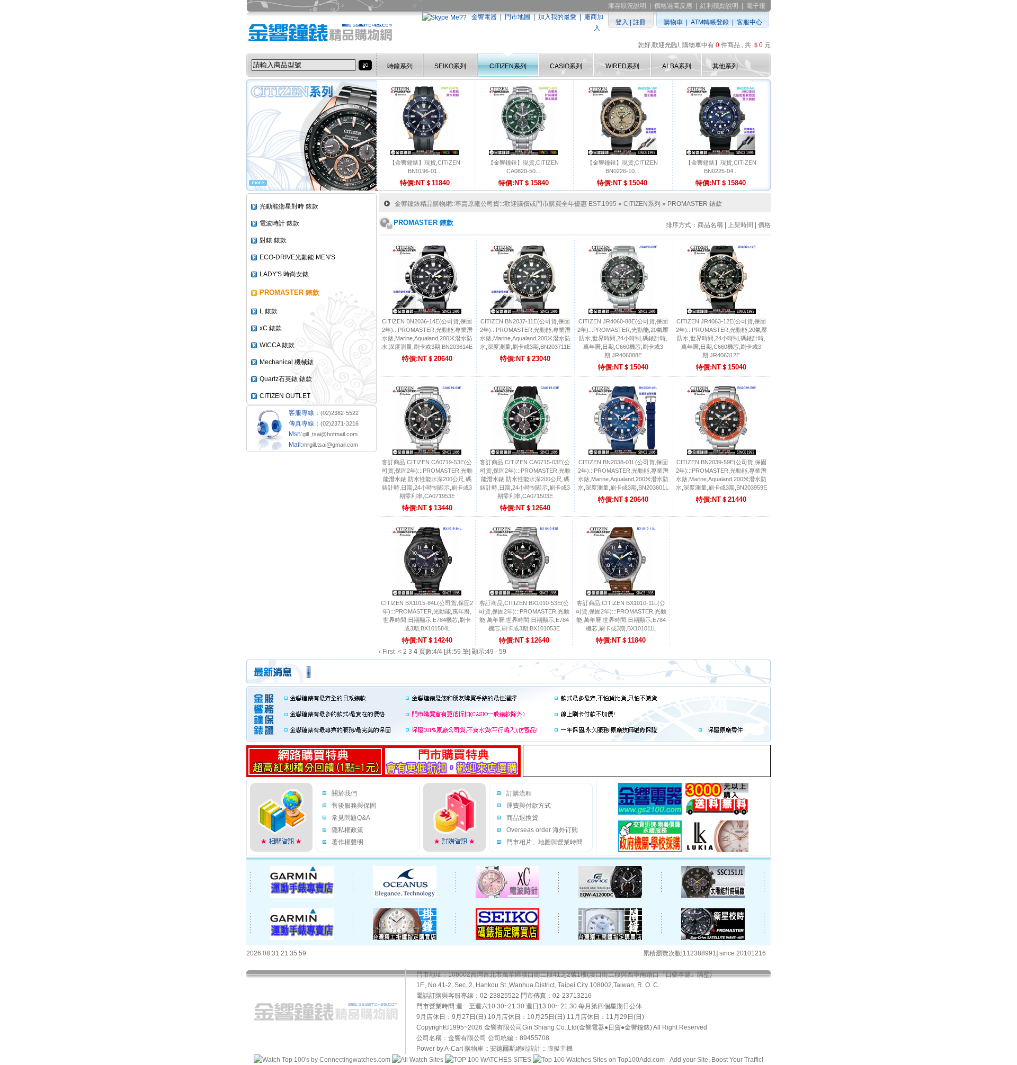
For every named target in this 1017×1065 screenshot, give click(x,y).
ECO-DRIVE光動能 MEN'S (297, 257)
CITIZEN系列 (508, 66)
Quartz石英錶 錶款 (286, 379)
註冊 (639, 22)
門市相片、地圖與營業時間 (544, 842)
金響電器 (484, 17)
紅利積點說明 (719, 6)
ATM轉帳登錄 (710, 22)
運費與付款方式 (528, 805)
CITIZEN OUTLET (285, 396)
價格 (764, 225)
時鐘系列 (400, 66)
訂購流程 (519, 793)
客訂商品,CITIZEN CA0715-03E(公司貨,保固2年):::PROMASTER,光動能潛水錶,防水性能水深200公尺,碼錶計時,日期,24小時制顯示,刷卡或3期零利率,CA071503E (525, 479)
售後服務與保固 (354, 805)
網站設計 (528, 1048)
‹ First (387, 651)
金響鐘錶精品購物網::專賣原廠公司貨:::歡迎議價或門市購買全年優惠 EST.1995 (506, 203)
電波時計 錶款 (279, 223)
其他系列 (725, 66)
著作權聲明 (347, 842)
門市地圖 (517, 17)
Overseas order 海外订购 (542, 830)
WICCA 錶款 (277, 345)
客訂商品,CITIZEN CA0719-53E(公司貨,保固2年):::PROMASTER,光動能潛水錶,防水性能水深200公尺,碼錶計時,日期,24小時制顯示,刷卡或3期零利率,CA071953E (427, 479)
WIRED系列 (622, 66)
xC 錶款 (271, 328)
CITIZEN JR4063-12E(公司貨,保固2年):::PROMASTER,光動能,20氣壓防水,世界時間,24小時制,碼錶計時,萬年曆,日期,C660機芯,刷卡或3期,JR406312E (721, 338)
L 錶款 (269, 311)
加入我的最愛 (557, 17)
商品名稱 (710, 225)
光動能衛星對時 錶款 (289, 206)
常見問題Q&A (351, 818)
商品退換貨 (522, 818)
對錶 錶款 (273, 240)
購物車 (673, 22)
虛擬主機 (560, 1048)
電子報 (755, 6)
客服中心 (749, 22)
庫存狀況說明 (627, 6)
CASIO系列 (566, 66)
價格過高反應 (673, 6)
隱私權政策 (347, 830)
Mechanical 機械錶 (287, 362)
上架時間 (740, 225)
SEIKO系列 (450, 66)
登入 (621, 22)
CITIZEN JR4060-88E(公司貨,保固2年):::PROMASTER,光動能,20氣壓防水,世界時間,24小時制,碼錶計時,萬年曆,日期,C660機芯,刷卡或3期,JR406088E (622, 338)
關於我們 (344, 793)
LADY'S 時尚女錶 (284, 274)
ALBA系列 (676, 66)
